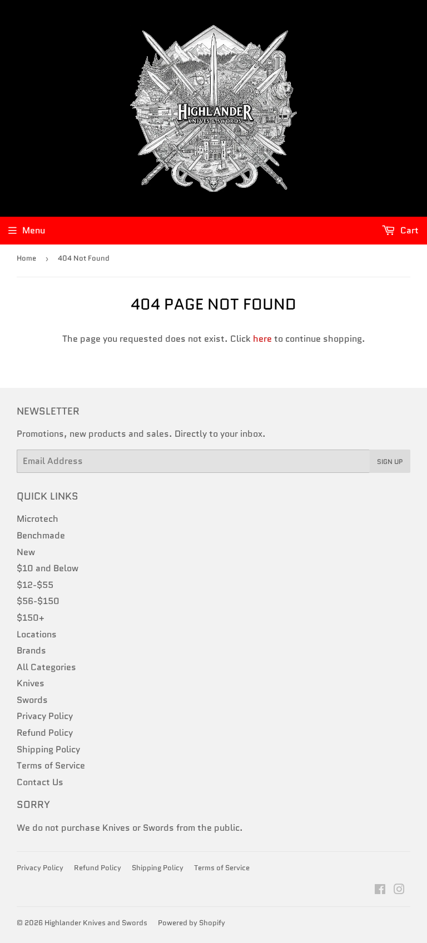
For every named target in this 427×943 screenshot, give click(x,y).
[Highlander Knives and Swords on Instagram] (399, 890)
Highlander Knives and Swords (95, 922)
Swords (32, 699)
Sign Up (390, 461)
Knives (30, 683)
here (262, 338)
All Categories (46, 667)
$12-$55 (35, 584)
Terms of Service (51, 765)
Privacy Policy (45, 716)
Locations (37, 634)
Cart (408, 230)
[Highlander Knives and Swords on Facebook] (380, 890)
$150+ (30, 617)
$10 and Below (47, 568)
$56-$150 (38, 601)
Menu (33, 230)
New (26, 552)
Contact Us (40, 782)
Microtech (37, 518)
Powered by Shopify (191, 922)
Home (26, 258)
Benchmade (41, 535)
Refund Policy (45, 732)
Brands (31, 650)
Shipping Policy (48, 749)
